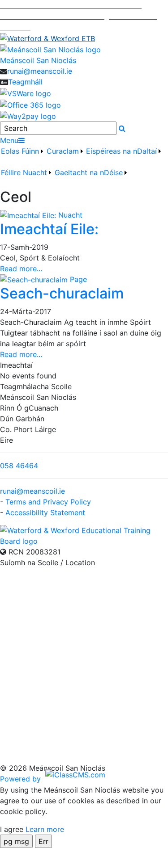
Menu (9, 140)
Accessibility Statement (45, 512)
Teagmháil (25, 81)
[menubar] (84, 167)
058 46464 (19, 465)
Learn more (45, 829)
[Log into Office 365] (30, 104)
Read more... (21, 268)
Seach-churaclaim (62, 293)
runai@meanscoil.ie (39, 71)
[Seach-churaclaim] (35, 279)
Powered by (21, 778)
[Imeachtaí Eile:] (29, 214)
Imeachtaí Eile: (49, 229)
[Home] (84, 49)
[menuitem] (22, 156)
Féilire (11, 172)
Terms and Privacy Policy (48, 501)
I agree (11, 829)
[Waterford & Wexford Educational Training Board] (84, 534)
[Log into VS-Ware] (25, 92)
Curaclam (63, 151)
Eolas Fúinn (20, 151)
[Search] (122, 128)
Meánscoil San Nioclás (38, 60)
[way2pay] (28, 115)
